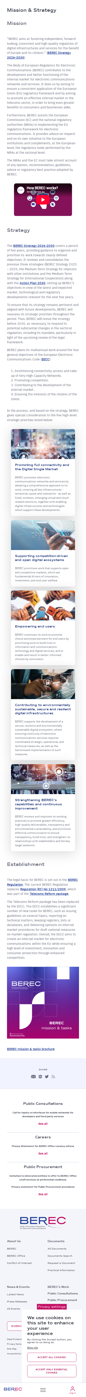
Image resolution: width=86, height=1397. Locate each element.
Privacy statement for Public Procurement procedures (43, 1186)
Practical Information (61, 1270)
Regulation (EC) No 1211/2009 (43, 889)
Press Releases (17, 1301)
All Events (13, 1308)
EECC (45, 359)
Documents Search (60, 1256)
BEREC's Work (58, 1286)
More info (32, 1347)
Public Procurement (62, 1300)
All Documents (57, 1248)
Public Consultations (63, 1293)
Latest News (15, 1294)
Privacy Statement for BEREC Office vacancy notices (43, 1146)
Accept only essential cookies (52, 1371)
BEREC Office (16, 1256)
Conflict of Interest (19, 1263)
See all (42, 1123)
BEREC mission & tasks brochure (31, 1049)
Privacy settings (52, 1307)
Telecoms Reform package (49, 893)
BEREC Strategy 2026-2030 (34, 245)
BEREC (11, 1248)
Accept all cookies (52, 1357)
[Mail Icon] (33, 1076)
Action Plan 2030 (32, 283)
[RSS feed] (53, 1076)
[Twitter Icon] (47, 1076)
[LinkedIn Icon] (40, 1076)
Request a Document (61, 1263)
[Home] (13, 1390)
